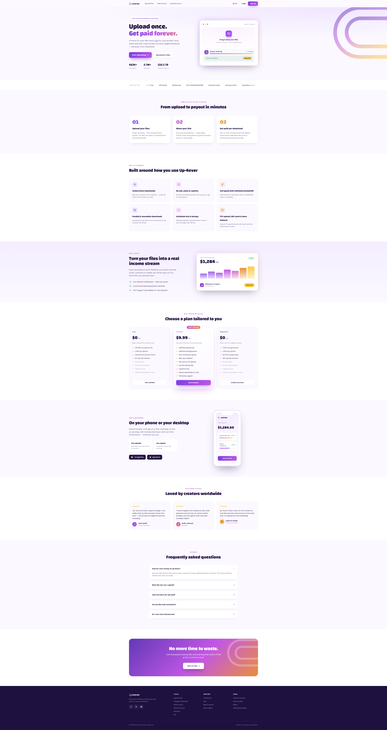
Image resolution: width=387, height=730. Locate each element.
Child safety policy (240, 708)
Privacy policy (238, 701)
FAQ (204, 701)
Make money (162, 4)
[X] (136, 707)
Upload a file (227, 458)
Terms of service (239, 698)
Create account (237, 382)
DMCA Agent (208, 708)
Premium (177, 711)
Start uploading (139, 55)
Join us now (192, 666)
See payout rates (163, 55)
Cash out (249, 285)
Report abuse (208, 705)
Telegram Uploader (181, 701)
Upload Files (149, 4)
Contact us (207, 698)
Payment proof (175, 4)
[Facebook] (131, 707)
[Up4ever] (134, 3)
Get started (149, 382)
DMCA (235, 705)
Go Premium (193, 383)
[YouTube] (141, 707)
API (175, 715)
